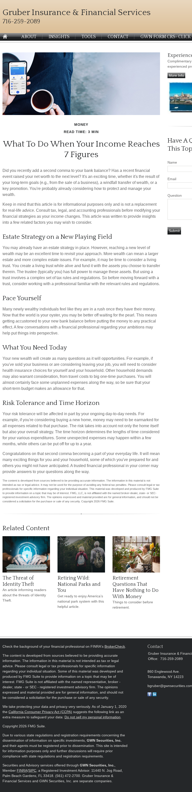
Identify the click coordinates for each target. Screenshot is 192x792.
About (28, 36)
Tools (89, 36)
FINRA (22, 770)
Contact (118, 36)
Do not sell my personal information (92, 717)
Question (175, 195)
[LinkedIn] (154, 695)
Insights (59, 36)
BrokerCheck (114, 646)
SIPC (32, 770)
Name (172, 162)
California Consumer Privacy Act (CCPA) (40, 712)
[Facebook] (150, 695)
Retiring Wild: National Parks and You (79, 584)
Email (172, 179)
